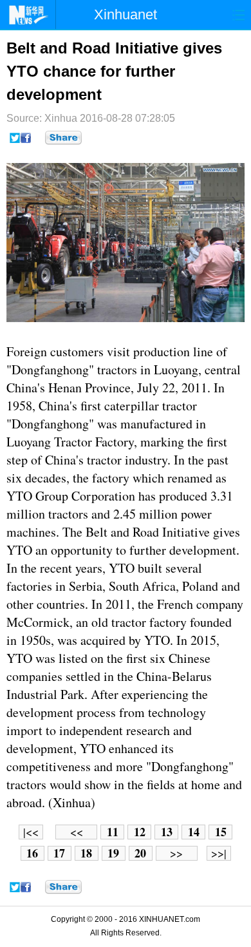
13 (166, 832)
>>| (219, 853)
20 (140, 853)
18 (86, 853)
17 (59, 853)
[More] (63, 138)
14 (194, 832)
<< (76, 832)
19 (113, 853)
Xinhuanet (125, 14)
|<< (31, 832)
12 (139, 832)
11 (112, 832)
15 (221, 832)
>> (176, 853)
